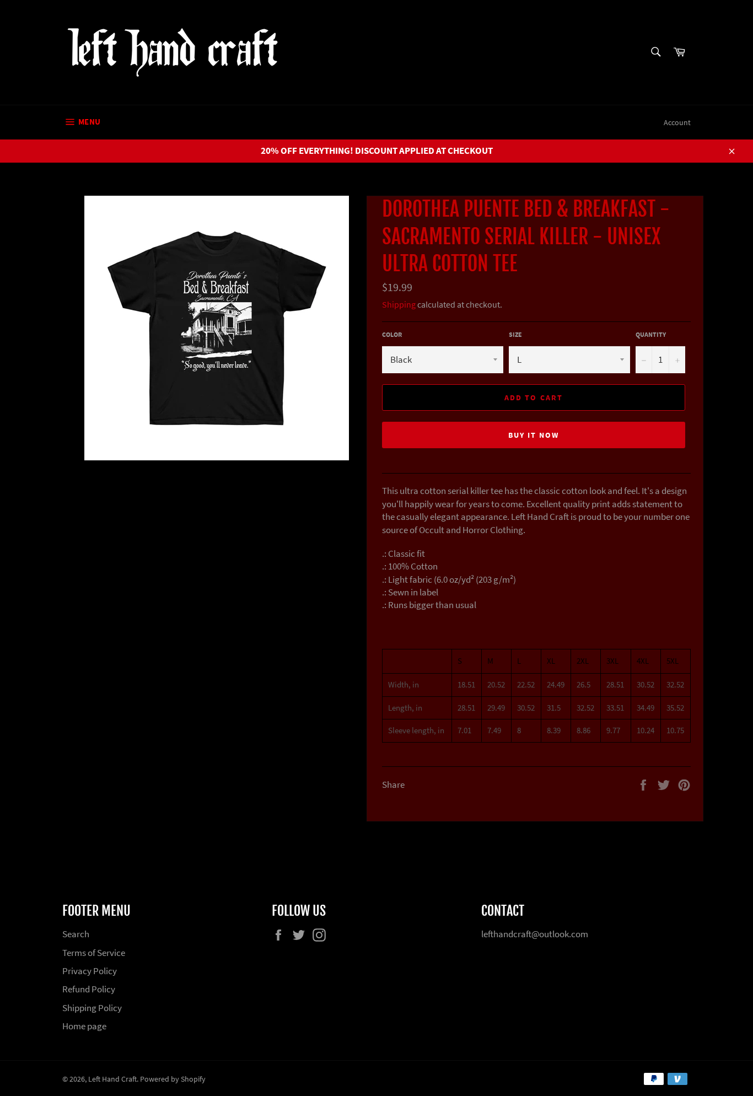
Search (75, 934)
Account (677, 122)
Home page (84, 1026)
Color (392, 334)
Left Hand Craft (112, 1079)
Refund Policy (88, 989)
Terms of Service (93, 953)
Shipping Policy (92, 1008)
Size (515, 334)
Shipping (399, 304)
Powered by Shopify (173, 1079)
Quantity (651, 334)
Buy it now (534, 435)
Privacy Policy (89, 971)
